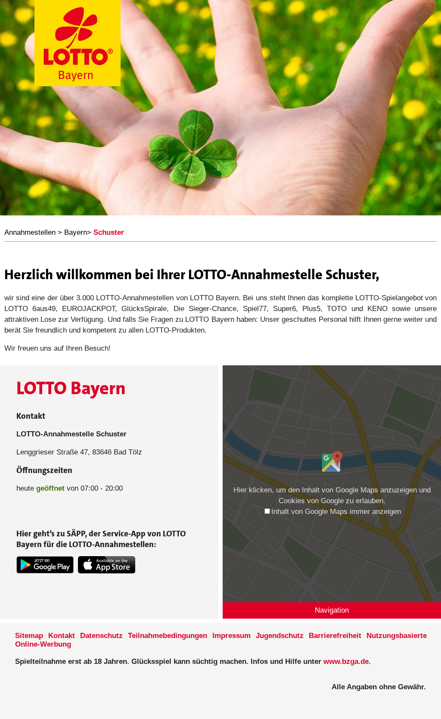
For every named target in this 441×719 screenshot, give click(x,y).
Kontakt (61, 636)
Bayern (75, 232)
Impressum (231, 636)
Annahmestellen (30, 232)
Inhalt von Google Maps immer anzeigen (336, 511)
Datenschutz (101, 636)
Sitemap (29, 636)
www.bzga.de (346, 661)
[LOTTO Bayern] (77, 44)
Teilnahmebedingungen (167, 636)
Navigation (332, 610)
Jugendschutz (280, 636)
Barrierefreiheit (335, 636)
